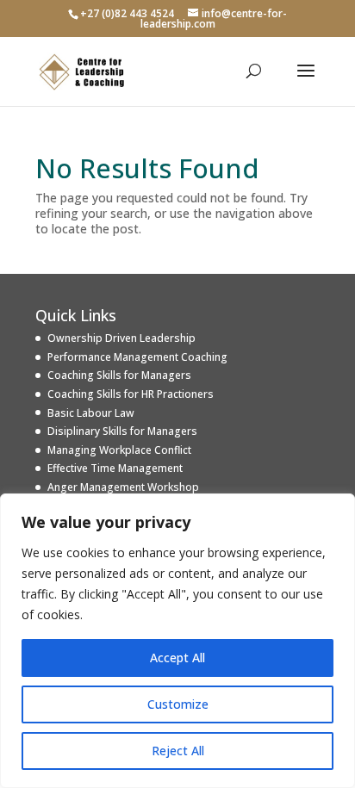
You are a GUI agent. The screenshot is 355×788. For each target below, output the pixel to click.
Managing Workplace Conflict (119, 450)
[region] (177, 640)
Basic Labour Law (90, 413)
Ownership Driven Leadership (121, 338)
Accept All (177, 657)
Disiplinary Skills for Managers (122, 431)
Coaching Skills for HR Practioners (130, 394)
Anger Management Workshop (123, 487)
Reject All (178, 750)
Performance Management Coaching (137, 357)
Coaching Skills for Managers (119, 375)
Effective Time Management (115, 468)
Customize (178, 704)
